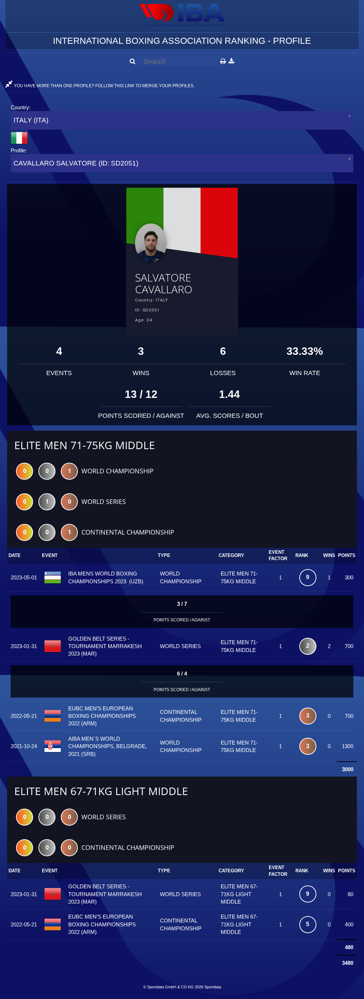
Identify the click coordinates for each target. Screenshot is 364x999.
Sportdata (212, 987)
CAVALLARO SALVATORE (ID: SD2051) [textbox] (76, 163)
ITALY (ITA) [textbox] (31, 120)
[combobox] (182, 120)
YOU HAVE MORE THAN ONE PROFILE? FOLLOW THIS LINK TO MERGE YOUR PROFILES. (103, 85)
